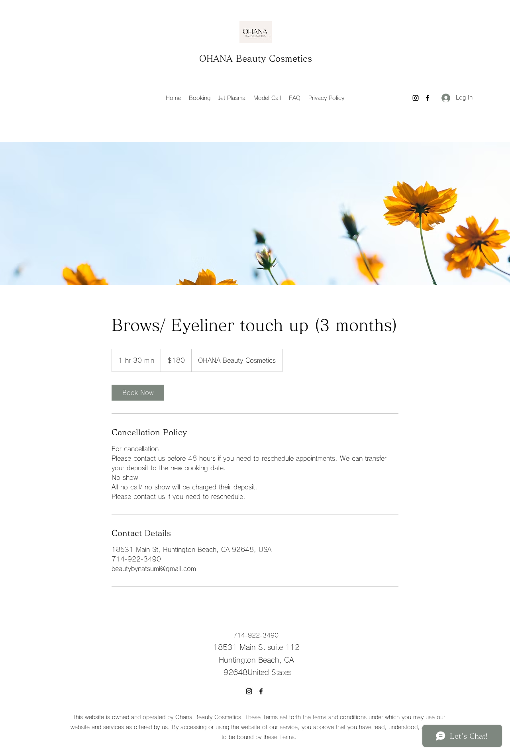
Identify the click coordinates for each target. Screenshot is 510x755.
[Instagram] (416, 98)
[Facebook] (428, 98)
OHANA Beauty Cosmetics (255, 58)
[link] (138, 393)
